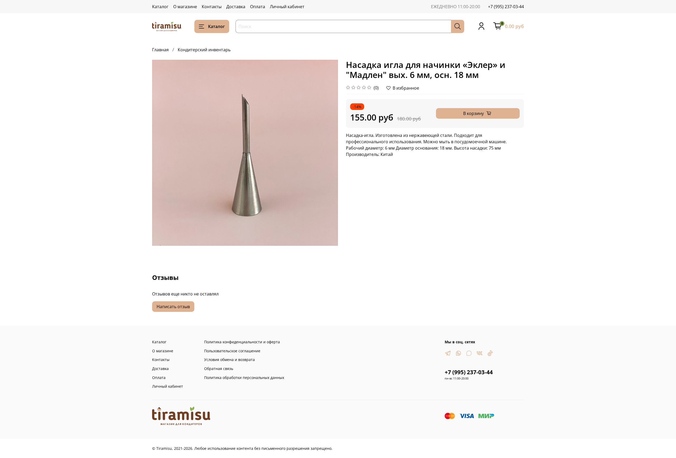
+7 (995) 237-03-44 (506, 7)
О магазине (185, 7)
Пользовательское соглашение (232, 350)
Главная (160, 50)
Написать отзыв (173, 306)
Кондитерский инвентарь (204, 50)
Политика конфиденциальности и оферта (242, 341)
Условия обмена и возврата (229, 359)
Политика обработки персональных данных (244, 377)
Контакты (212, 7)
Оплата (257, 7)
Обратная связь (218, 368)
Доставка (235, 7)
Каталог (160, 7)
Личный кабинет (287, 7)
